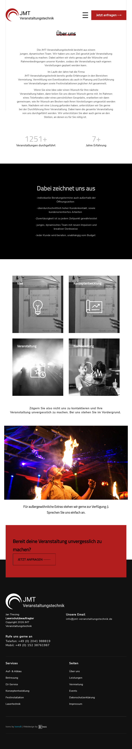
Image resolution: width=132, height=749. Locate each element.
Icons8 (18, 726)
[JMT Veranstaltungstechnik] (30, 14)
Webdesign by (30, 726)
